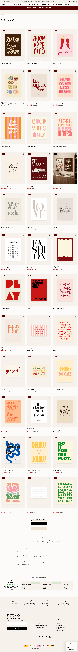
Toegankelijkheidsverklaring (41, 625)
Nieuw (19, 4)
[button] (71, 646)
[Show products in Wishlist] (73, 4)
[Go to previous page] (32, 528)
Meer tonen (39, 523)
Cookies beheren (59, 630)
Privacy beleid (12, 631)
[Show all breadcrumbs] (2, 14)
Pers (36, 617)
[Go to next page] (46, 528)
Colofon (37, 619)
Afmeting (49, 11)
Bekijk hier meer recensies (39, 593)
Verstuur (17, 628)
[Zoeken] (70, 4)
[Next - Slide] (74, 586)
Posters (25, 4)
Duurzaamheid (38, 623)
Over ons (37, 614)
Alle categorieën (20, 11)
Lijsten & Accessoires (44, 4)
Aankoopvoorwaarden (61, 621)
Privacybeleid (59, 625)
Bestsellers (14, 4)
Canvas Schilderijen (33, 4)
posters (26, 540)
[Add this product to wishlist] (23, 30)
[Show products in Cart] (75, 4)
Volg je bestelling (59, 619)
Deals (53, 4)
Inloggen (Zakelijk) (39, 633)
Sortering (58, 11)
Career (36, 621)
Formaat (39, 11)
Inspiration (66, 4)
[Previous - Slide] (20, 586)
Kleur (30, 11)
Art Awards (37, 631)
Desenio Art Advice (60, 614)
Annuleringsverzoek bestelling (60, 628)
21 (43, 528)
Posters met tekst (13, 14)
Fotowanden (59, 4)
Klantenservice (59, 617)
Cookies (58, 623)
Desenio (42, 648)
